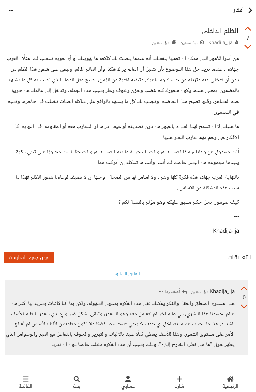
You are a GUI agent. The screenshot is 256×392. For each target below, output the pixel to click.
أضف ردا (173, 292)
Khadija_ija (220, 43)
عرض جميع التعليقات (29, 257)
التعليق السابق (128, 274)
